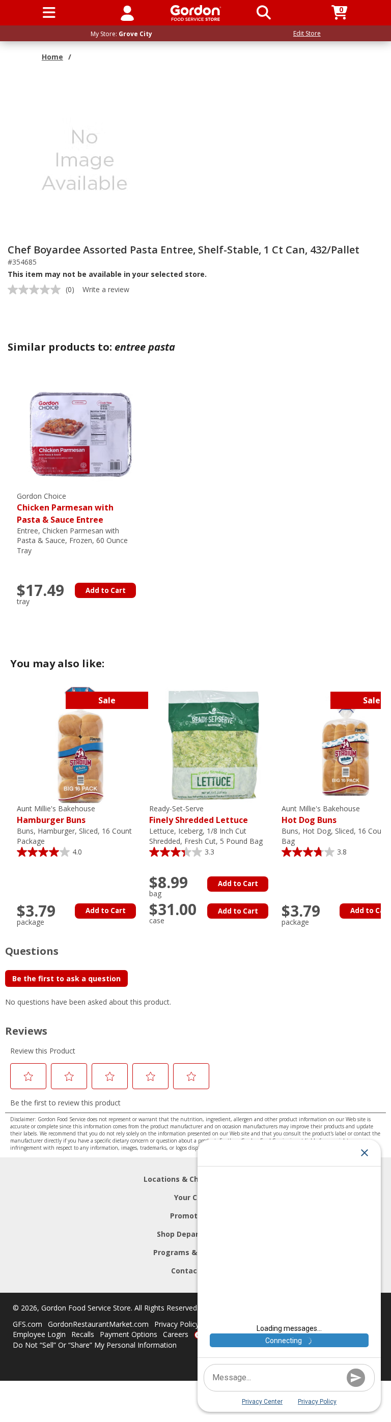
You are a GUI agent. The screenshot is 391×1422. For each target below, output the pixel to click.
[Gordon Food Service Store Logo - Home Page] (195, 13)
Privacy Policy (176, 1324)
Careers (175, 1334)
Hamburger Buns (56, 815)
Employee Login (39, 1334)
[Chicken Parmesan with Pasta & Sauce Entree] (80, 432)
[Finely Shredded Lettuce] (212, 744)
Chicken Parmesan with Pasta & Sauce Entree (65, 508)
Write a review (105, 289)
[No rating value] (37, 289)
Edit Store (307, 33)
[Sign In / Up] (127, 13)
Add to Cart (106, 590)
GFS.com (27, 1324)
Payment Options (128, 1334)
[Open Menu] (49, 13)
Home (52, 57)
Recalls (82, 1334)
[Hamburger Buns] (80, 744)
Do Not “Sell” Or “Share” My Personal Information (95, 1345)
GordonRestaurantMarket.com (98, 1324)
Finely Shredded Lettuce (198, 815)
